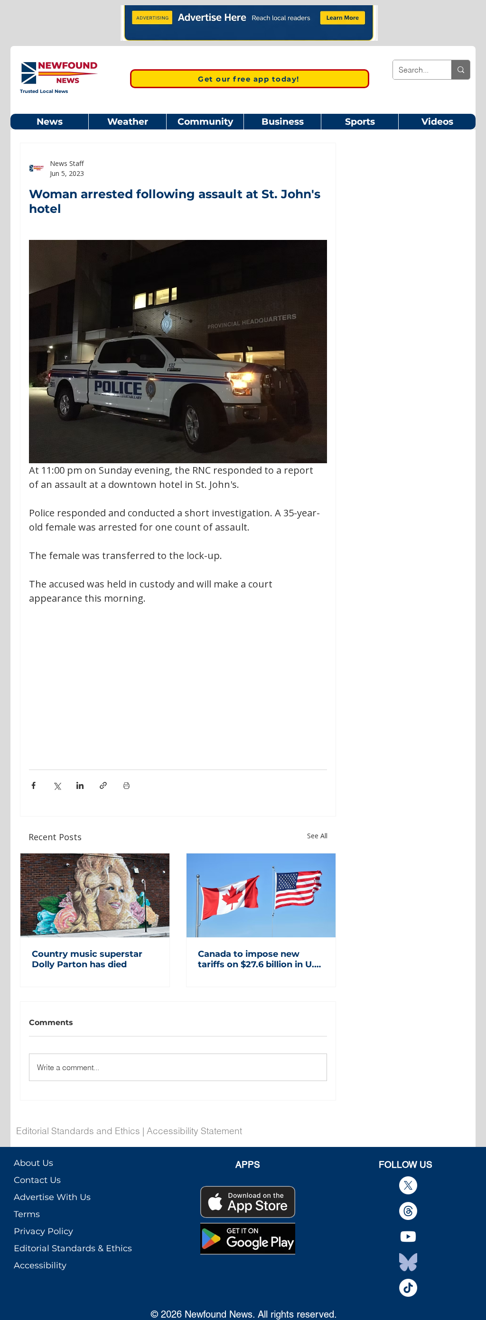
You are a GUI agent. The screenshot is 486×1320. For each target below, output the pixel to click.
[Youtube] (408, 1237)
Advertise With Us (52, 1197)
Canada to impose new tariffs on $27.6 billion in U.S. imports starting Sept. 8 (260, 959)
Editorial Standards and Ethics (78, 1131)
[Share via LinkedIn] (79, 785)
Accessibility (40, 1265)
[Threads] (408, 1211)
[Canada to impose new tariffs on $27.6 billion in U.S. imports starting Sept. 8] (261, 895)
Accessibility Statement (194, 1131)
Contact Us (37, 1180)
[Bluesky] (408, 1262)
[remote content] (178, 675)
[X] (408, 1185)
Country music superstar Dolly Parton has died (87, 959)
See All (317, 835)
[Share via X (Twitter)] (56, 785)
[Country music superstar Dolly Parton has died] (94, 895)
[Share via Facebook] (33, 785)
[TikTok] (408, 1288)
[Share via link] (103, 785)
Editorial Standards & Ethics (73, 1248)
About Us (33, 1163)
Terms (27, 1214)
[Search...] (460, 69)
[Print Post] (126, 785)
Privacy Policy (43, 1231)
